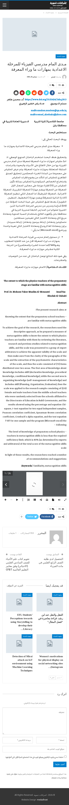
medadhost (42, 800)
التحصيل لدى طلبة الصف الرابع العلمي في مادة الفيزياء (51, 562)
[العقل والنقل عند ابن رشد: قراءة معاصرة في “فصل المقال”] (50, 602)
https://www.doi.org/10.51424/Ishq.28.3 (45, 99)
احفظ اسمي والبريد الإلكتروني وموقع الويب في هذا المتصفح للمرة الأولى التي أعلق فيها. (34, 757)
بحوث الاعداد (61, 56)
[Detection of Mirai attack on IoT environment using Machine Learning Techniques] (19, 643)
